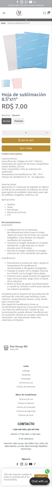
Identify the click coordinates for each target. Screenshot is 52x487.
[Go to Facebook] (17, 2)
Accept (41, 477)
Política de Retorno (26, 403)
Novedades (26, 379)
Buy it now (26, 148)
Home (3, 23)
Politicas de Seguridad (26, 411)
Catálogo (26, 371)
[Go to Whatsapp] (26, 2)
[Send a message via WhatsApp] (47, 471)
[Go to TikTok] (34, 2)
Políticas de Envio (26, 415)
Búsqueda (26, 375)
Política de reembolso (26, 387)
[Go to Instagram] (21, 2)
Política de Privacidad (26, 407)
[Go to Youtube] (30, 2)
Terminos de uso (26, 383)
